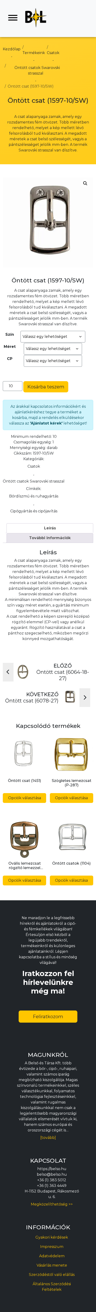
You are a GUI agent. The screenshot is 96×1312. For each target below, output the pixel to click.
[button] (85, 183)
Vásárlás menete (52, 1265)
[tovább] (48, 1137)
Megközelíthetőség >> (52, 1204)
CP (9, 358)
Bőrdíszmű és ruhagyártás (33, 496)
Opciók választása (24, 798)
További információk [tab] (50, 538)
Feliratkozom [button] (48, 1016)
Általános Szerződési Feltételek (52, 1287)
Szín (9, 334)
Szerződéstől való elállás (52, 1274)
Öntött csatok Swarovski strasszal (34, 481)
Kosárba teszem (45, 387)
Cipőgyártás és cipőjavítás (33, 511)
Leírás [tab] (50, 528)
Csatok (33, 466)
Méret (10, 346)
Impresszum (51, 1246)
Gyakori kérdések (51, 1237)
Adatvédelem (52, 1256)
